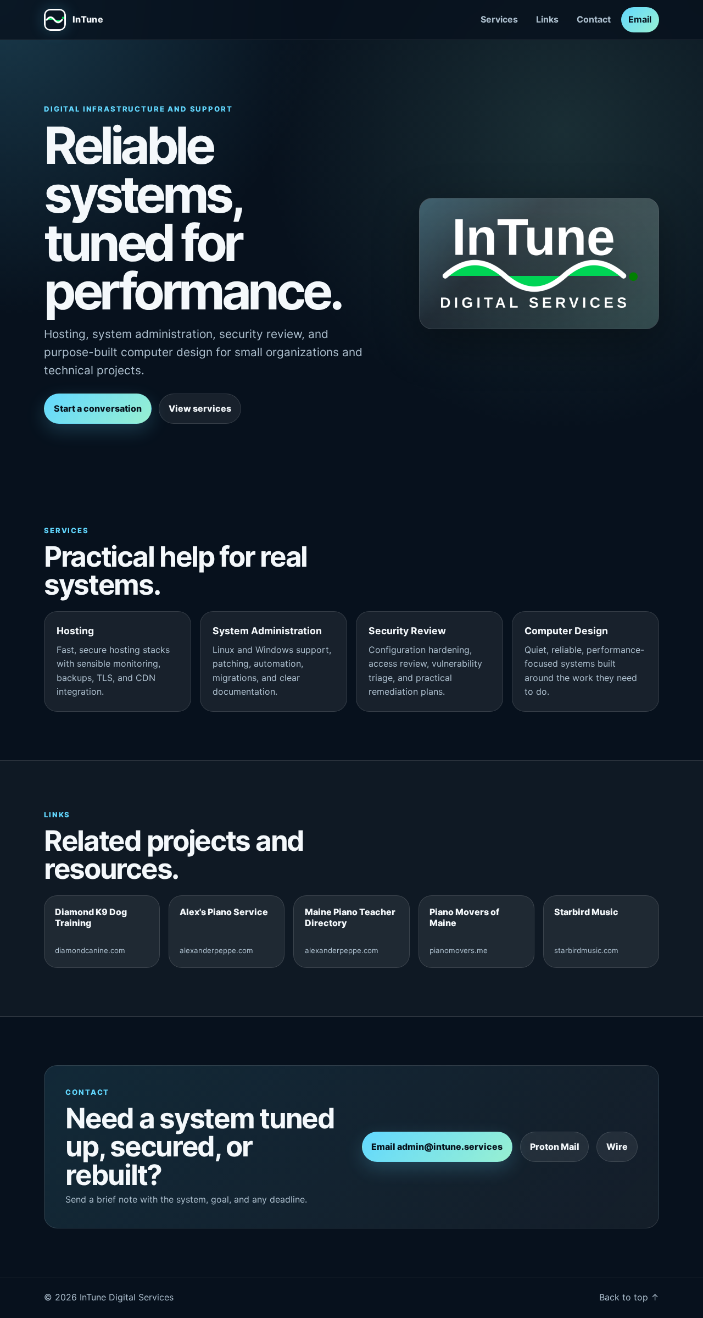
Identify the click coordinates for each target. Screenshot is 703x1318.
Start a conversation (98, 408)
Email (639, 19)
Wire (617, 1146)
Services (499, 19)
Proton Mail (554, 1146)
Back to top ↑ (629, 1297)
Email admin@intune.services (437, 1146)
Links (547, 19)
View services (200, 408)
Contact (594, 19)
